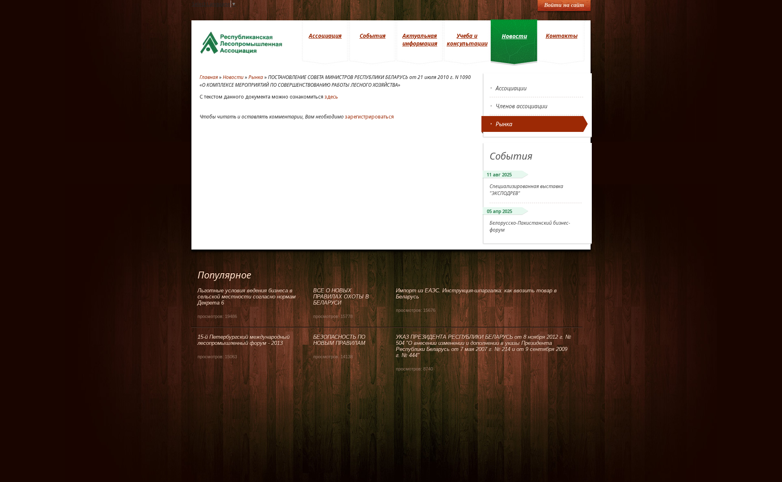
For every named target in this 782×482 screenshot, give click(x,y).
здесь (331, 96)
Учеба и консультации (467, 39)
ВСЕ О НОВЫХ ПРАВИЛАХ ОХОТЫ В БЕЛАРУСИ (341, 296)
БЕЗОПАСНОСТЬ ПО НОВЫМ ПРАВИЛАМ (339, 340)
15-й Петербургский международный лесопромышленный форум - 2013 (244, 340)
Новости (514, 36)
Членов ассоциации (521, 106)
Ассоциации (511, 88)
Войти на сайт (564, 5)
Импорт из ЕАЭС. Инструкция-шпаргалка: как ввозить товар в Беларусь (476, 293)
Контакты (562, 35)
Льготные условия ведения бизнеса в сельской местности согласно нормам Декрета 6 (247, 296)
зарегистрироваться (369, 116)
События (373, 35)
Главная (209, 77)
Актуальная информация (419, 39)
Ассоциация (325, 35)
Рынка (504, 124)
